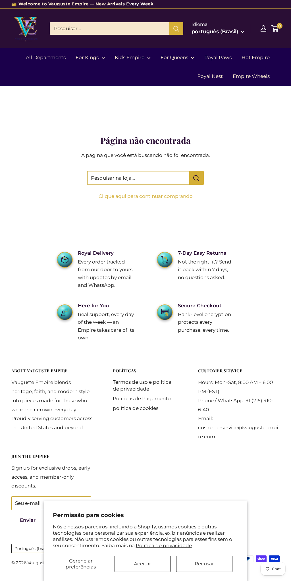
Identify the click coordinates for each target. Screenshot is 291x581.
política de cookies (135, 408)
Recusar (204, 564)
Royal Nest (210, 76)
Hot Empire (256, 57)
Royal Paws (218, 57)
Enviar (28, 520)
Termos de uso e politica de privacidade (142, 385)
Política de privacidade (164, 545)
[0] (274, 28)
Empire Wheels (251, 76)
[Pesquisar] (176, 28)
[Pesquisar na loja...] (196, 178)
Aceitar (142, 564)
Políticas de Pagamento (142, 398)
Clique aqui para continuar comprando (146, 196)
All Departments (46, 57)
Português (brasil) (32, 548)
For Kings (87, 57)
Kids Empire (129, 57)
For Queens (174, 57)
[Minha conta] (263, 28)
